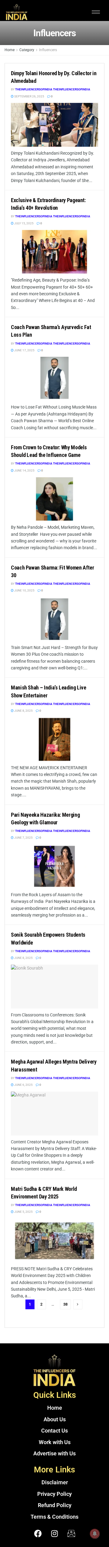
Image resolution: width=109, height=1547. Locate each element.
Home (10, 50)
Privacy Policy (54, 1494)
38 (65, 1304)
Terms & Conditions (54, 1517)
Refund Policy (54, 1505)
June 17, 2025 (24, 350)
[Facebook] (37, 1533)
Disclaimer (54, 1482)
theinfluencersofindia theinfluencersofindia (52, 89)
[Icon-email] (71, 1533)
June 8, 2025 (23, 710)
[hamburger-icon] (96, 12)
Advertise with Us (54, 1454)
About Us (55, 1419)
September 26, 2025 (29, 96)
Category (26, 50)
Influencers (48, 50)
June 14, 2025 (24, 470)
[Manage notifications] (95, 1533)
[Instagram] (54, 1533)
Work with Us (55, 1442)
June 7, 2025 (23, 837)
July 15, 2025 (24, 223)
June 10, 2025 (24, 590)
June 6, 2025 (23, 1084)
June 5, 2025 (23, 1211)
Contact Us (54, 1431)
